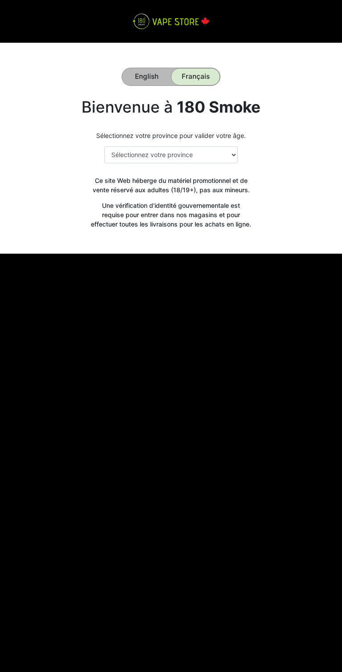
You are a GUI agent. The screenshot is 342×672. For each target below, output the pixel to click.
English (147, 76)
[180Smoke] (171, 20)
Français (196, 76)
